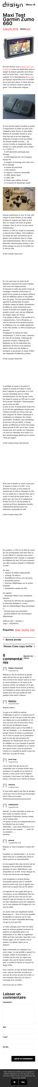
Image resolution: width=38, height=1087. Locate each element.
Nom (5, 1027)
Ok (14, 1082)
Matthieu (12, 701)
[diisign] (13, 5)
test (28, 29)
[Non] (35, 1078)
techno (25, 630)
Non (23, 1082)
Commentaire (8, 1002)
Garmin (31, 77)
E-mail (5, 1037)
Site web (5, 1047)
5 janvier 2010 (10, 29)
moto (17, 630)
